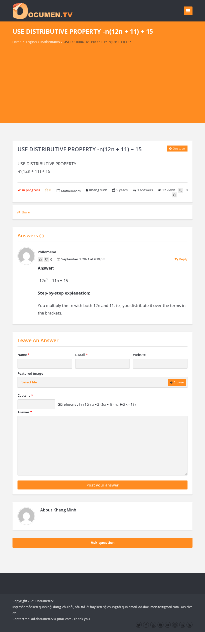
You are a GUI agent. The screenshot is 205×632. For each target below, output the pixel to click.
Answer (25, 412)
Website (139, 354)
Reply (183, 259)
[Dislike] (180, 190)
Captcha (25, 395)
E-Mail (81, 354)
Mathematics (50, 41)
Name (24, 354)
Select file (29, 382)
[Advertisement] (102, 88)
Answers (145, 190)
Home (17, 41)
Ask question (102, 542)
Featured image (30, 373)
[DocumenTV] (42, 10)
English (31, 41)
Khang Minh (98, 190)
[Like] (174, 194)
